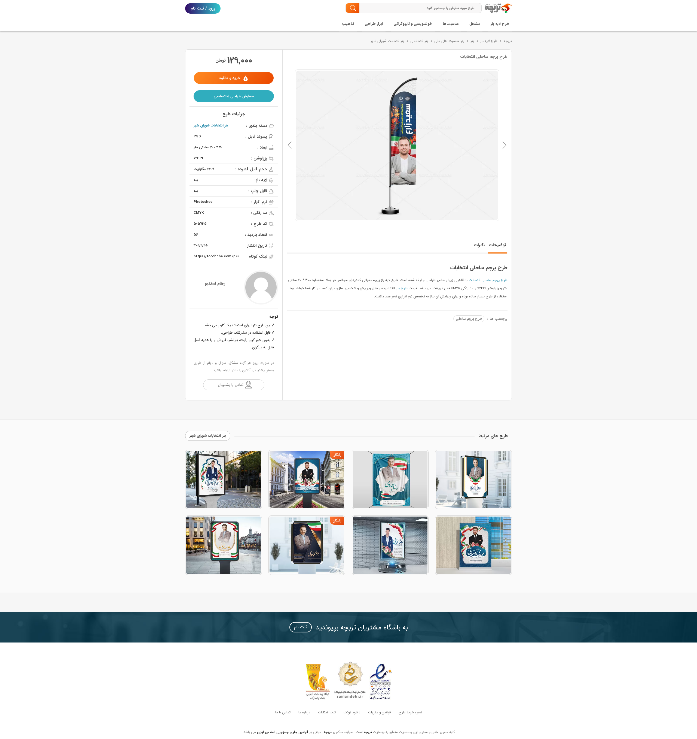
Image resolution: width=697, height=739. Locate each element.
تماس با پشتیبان (230, 385)
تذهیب (348, 24)
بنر (472, 41)
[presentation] (290, 145)
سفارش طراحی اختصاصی (234, 96)
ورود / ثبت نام (203, 8)
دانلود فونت (352, 712)
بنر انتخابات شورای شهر (387, 41)
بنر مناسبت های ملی (449, 41)
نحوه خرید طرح (410, 712)
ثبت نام (300, 627)
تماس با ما (283, 712)
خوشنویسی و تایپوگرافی (413, 24)
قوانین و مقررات (379, 712)
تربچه (508, 41)
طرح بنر (402, 288)
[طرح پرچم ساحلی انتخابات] (397, 145)
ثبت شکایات (327, 712)
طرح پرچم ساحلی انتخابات (488, 280)
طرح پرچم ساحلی (469, 319)
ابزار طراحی (374, 24)
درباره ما (304, 712)
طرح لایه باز (500, 24)
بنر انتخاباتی (419, 41)
